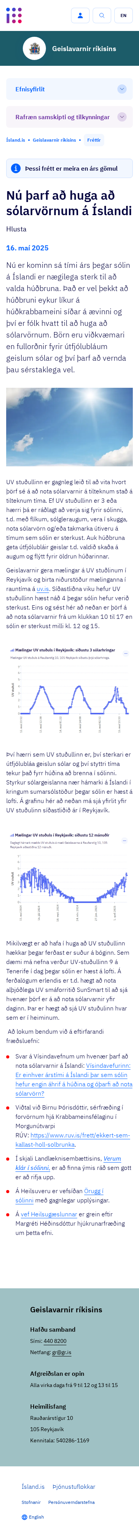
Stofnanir (31, 1502)
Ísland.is (33, 1486)
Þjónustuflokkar (74, 1486)
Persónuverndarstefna (71, 1502)
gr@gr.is (61, 1352)
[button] (80, 15)
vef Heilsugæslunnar (49, 1214)
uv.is (43, 588)
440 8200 (55, 1340)
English (36, 1517)
